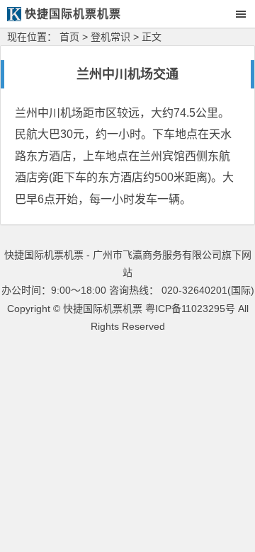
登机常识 (110, 36)
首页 (69, 36)
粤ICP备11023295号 (190, 308)
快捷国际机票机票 (102, 308)
